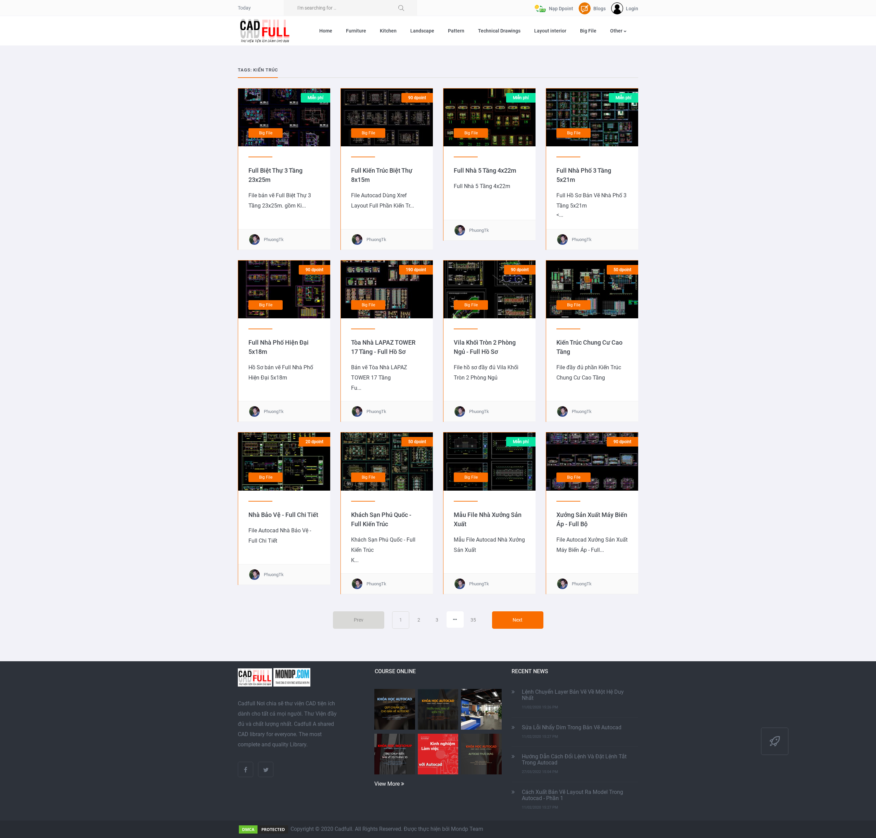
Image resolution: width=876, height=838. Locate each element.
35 (473, 620)
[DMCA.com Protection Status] (263, 829)
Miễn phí (315, 97)
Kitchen (388, 31)
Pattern (456, 31)
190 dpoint (416, 269)
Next (518, 620)
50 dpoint (622, 269)
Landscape (422, 31)
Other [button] (616, 31)
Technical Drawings (499, 31)
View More (387, 784)
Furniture (356, 31)
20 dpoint (314, 441)
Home (325, 31)
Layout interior (550, 31)
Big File (588, 31)
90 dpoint (417, 97)
